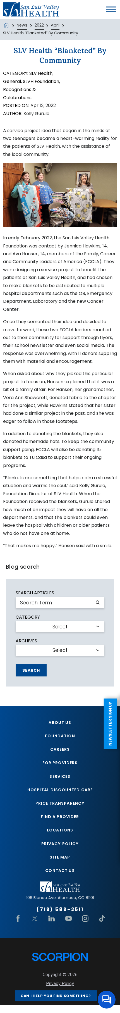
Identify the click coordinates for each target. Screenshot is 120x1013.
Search (31, 670)
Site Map (60, 857)
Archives (26, 641)
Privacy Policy (60, 844)
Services (59, 776)
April (55, 25)
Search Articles (35, 593)
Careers (60, 749)
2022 (39, 25)
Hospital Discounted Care (60, 790)
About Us (60, 722)
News (22, 25)
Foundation (60, 736)
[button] (111, 9)
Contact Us (60, 870)
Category (28, 617)
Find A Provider (60, 816)
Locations (60, 830)
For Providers (60, 763)
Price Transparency (60, 803)
